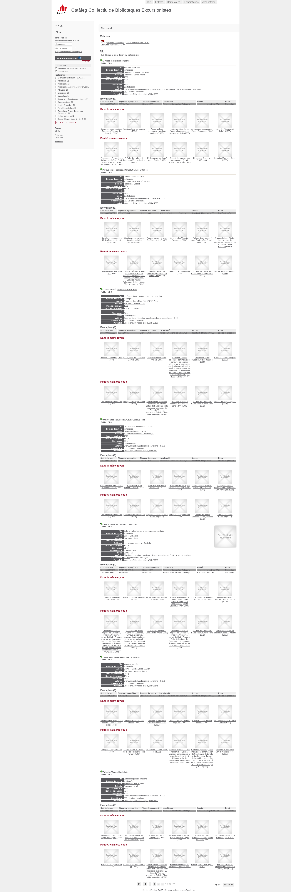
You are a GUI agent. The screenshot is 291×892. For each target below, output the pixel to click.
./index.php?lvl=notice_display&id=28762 (141, 560)
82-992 (127, 558)
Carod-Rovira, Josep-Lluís (178, 161)
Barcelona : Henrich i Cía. (134, 303)
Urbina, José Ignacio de (157, 239)
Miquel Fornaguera (199, 131)
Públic (103, 63)
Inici (149, 2)
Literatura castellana (115, 43)
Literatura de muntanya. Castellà (137, 543)
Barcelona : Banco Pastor (134, 75)
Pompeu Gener (229, 158)
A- (56, 25)
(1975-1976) (225, 836)
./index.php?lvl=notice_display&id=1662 (140, 451)
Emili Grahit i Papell (205, 765)
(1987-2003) (202, 159)
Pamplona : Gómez (132, 184)
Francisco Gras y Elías (127, 290)
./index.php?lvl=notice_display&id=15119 (141, 323)
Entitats (159, 2)
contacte (59, 142)
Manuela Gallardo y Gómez (135, 170)
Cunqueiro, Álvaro (183, 488)
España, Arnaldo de (180, 239)
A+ (61, 25)
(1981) (225, 272)
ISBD (110, 63)
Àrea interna (209, 2)
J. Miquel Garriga (199, 599)
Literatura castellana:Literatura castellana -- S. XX (144, 89)
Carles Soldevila (134, 241)
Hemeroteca (173, 2)
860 (125, 92)
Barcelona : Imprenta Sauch (135, 671)
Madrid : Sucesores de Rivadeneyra (139, 434)
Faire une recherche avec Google (178, 890)
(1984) (134, 130)
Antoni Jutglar (154, 160)
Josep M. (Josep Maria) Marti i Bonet (110, 163)
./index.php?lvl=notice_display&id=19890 (141, 94)
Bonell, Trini (154, 276)
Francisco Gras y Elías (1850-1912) (138, 301)
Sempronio (125, 61)
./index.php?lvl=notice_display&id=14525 (141, 203)
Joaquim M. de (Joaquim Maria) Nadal (112, 240)
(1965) (179, 131)
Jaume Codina (139, 160)
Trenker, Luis (154, 488)
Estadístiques (191, 2)
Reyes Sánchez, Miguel (179, 838)
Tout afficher (228, 885)
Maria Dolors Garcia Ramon (179, 600)
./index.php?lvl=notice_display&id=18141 (141, 686)
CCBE (160, 890)
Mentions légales (149, 890)
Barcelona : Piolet (131, 538)
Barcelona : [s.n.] (131, 786)
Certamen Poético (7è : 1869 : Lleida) (180, 376)
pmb (195, 890)
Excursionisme (130, 318)
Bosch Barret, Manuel (202, 488)
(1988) (157, 131)
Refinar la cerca (111, 55)
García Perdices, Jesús (156, 723)
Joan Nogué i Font (179, 603)
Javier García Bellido (136, 420)
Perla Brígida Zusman (179, 605)
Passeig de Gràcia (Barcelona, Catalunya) (183, 89)
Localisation (61, 66)
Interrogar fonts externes (129, 55)
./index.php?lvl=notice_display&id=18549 (141, 801)
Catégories (60, 75)
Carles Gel (132, 524)
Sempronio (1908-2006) (134, 72)
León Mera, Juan (115, 358)
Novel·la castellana (184, 555)
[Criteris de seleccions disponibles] (102, 55)
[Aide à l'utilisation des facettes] (79, 57)
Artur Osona (109, 652)
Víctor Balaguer (225, 245)
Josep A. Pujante (229, 633)
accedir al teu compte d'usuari (67, 41)
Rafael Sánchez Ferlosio (133, 487)
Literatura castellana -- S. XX (137, 43)
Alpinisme (128, 555)
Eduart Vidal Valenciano (134, 283)
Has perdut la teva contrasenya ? (68, 52)
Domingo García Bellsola (129, 657)
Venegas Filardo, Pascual (202, 517)
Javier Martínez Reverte (112, 487)
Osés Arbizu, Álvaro (154, 633)
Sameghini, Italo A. (120, 772)
